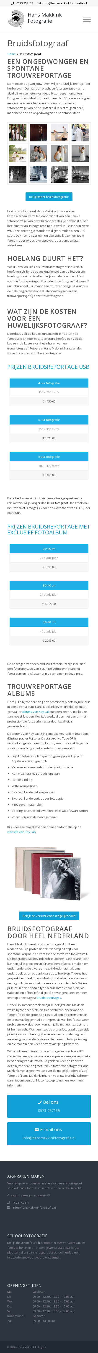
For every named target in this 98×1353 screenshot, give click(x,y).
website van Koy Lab (21, 832)
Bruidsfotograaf (37, 43)
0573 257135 (24, 3)
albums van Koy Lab (36, 712)
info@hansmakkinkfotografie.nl (65, 3)
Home (12, 54)
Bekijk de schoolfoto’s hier (25, 1243)
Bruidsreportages (49, 998)
